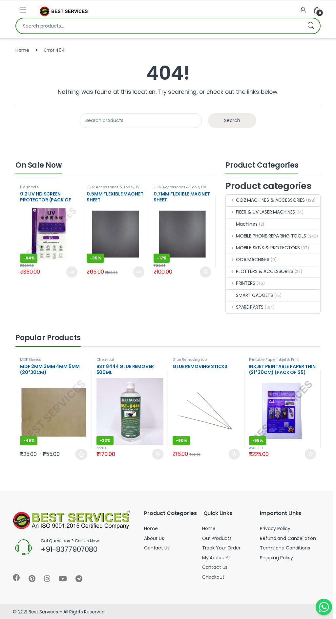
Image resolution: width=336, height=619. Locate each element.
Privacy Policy (275, 528)
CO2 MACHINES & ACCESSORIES (270, 200)
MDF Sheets (30, 359)
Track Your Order (221, 548)
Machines (247, 224)
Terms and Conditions (285, 548)
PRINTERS (245, 283)
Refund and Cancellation (288, 538)
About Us (154, 538)
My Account (215, 557)
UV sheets (29, 187)
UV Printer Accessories (113, 189)
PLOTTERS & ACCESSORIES (264, 271)
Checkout (213, 577)
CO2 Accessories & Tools (110, 187)
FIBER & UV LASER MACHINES (265, 212)
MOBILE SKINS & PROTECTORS (268, 247)
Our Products (217, 538)
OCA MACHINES (252, 259)
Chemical (105, 359)
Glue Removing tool (190, 359)
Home (22, 50)
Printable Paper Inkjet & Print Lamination (274, 361)
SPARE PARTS (249, 307)
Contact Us (157, 548)
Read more (71, 272)
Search (311, 25)
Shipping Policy (276, 557)
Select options (78, 454)
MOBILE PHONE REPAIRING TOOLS (271, 236)
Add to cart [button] (205, 272)
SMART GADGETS (254, 295)
